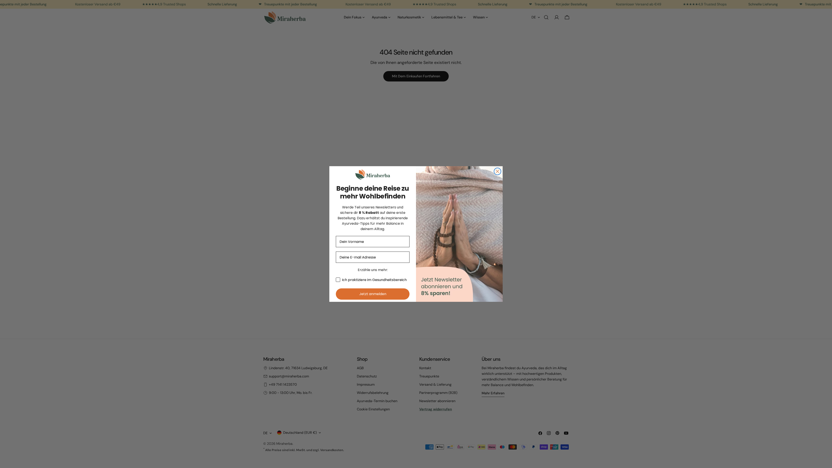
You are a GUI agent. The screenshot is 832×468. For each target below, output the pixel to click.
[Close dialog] (497, 171)
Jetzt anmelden (372, 293)
